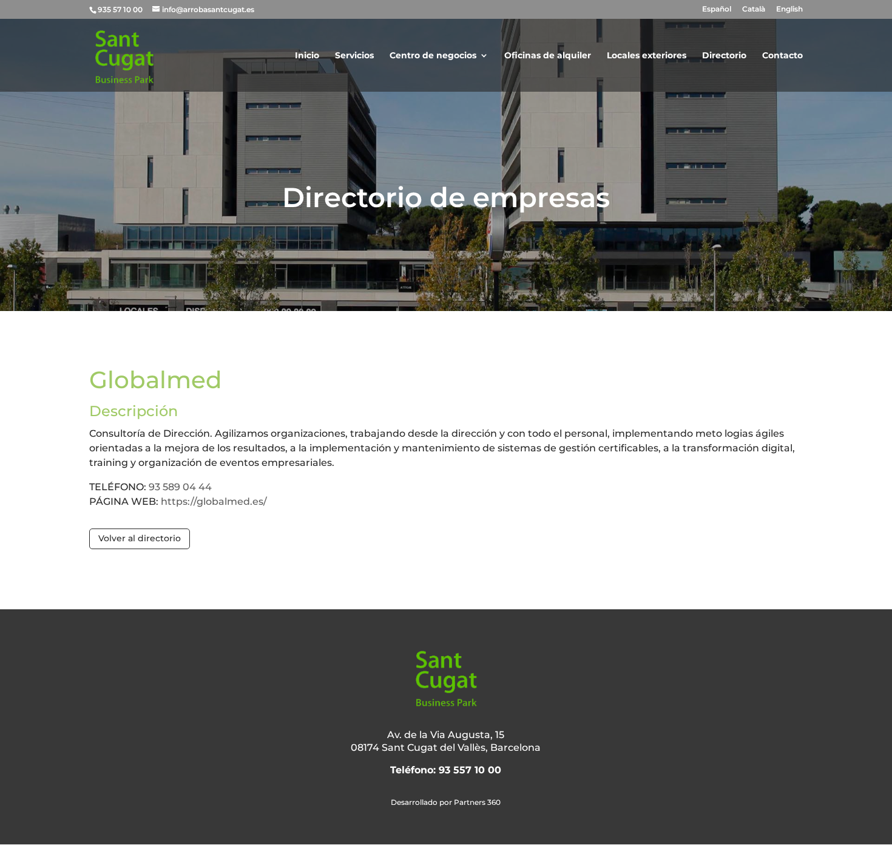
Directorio (724, 56)
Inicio (307, 56)
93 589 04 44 (180, 487)
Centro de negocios (433, 56)
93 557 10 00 (470, 770)
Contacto (782, 56)
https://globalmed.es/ (214, 501)
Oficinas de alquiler (547, 56)
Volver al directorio (139, 538)
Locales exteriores (646, 56)
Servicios (354, 56)
